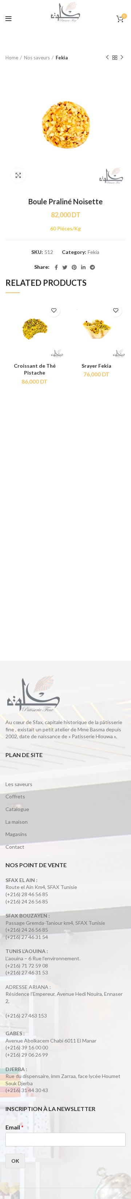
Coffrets (15, 796)
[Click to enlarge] (18, 175)
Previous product (107, 57)
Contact (14, 847)
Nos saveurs (37, 57)
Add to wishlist (53, 310)
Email (14, 1127)
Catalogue (17, 809)
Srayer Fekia (96, 366)
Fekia (62, 57)
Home (11, 57)
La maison (16, 822)
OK (15, 1161)
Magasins (16, 834)
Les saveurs (18, 784)
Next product (122, 57)
